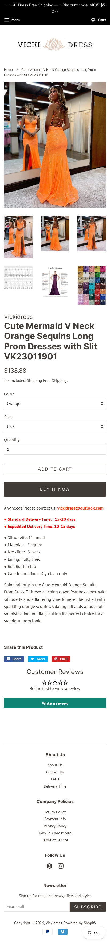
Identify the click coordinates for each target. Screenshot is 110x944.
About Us (55, 765)
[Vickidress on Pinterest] (49, 867)
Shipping (34, 380)
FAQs (55, 779)
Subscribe (87, 907)
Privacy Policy (55, 826)
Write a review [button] (55, 703)
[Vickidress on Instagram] (61, 867)
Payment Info (55, 818)
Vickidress (54, 922)
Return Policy (55, 812)
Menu (15, 20)
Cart (101, 20)
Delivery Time (55, 786)
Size (7, 416)
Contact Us (55, 772)
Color (9, 394)
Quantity (11, 439)
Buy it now (55, 489)
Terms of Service (55, 840)
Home (8, 70)
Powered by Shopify (80, 922)
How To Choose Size (55, 832)
